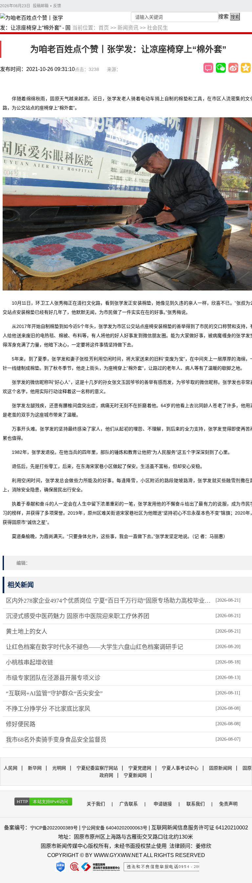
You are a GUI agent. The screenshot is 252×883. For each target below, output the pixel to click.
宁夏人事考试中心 (180, 768)
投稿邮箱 (41, 6)
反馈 (57, 6)
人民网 (10, 768)
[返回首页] (36, 23)
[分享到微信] (221, 68)
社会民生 (157, 28)
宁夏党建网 (139, 768)
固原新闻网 (220, 768)
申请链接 (163, 803)
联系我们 (195, 803)
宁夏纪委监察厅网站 (97, 768)
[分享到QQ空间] (246, 68)
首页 (103, 28)
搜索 (223, 16)
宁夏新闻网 (135, 775)
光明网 (59, 768)
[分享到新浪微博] (233, 68)
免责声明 (228, 803)
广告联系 (128, 803)
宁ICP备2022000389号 (54, 827)
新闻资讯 (127, 28)
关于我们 (96, 803)
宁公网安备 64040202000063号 (114, 827)
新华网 (35, 768)
